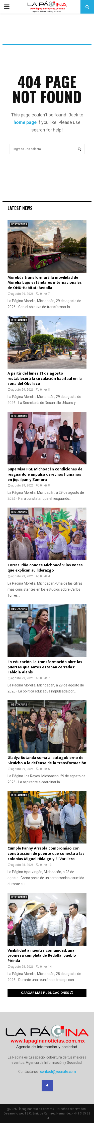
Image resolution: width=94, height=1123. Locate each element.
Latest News (20, 208)
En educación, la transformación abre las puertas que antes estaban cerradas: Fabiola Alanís (45, 667)
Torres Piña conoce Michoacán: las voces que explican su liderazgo (45, 568)
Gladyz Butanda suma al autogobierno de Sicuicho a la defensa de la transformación (47, 760)
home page (25, 122)
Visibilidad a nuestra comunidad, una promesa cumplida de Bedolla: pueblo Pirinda (42, 955)
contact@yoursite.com (58, 1072)
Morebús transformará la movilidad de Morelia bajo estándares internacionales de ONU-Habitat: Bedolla (45, 283)
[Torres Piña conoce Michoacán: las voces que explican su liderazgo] (47, 534)
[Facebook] (47, 1085)
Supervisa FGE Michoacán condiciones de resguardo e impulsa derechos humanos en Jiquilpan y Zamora (45, 474)
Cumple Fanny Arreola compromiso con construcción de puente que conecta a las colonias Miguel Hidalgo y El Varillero (46, 853)
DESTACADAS (19, 224)
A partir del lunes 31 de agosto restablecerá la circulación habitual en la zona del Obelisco (45, 378)
